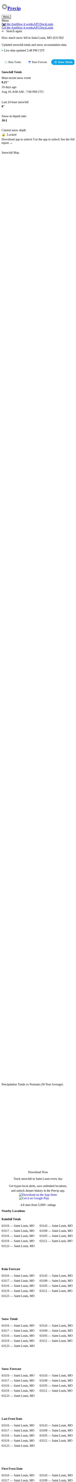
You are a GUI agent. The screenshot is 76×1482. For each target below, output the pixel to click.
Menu (6, 16)
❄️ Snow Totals (63, 62)
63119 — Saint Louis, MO (18, 1241)
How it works (25, 24)
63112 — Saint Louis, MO (56, 1241)
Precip (14, 8)
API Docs (40, 24)
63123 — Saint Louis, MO (18, 1246)
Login (49, 24)
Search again (14, 31)
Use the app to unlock (47, 139)
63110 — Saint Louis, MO (18, 1225)
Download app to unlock (17, 139)
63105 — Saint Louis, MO (56, 1236)
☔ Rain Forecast (37, 62)
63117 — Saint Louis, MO (18, 1230)
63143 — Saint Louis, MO (56, 1225)
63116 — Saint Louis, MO (18, 1236)
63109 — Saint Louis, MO (56, 1230)
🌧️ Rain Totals (12, 62)
